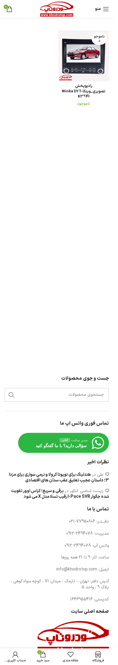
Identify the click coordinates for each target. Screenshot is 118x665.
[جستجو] (11, 395)
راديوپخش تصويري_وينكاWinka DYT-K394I (83, 91)
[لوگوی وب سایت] (56, 9)
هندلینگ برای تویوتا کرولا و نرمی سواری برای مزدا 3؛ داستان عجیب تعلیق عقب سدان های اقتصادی (59, 478)
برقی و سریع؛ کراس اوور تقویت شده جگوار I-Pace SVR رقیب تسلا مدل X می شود (60, 494)
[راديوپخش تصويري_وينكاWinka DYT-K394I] (83, 55)
